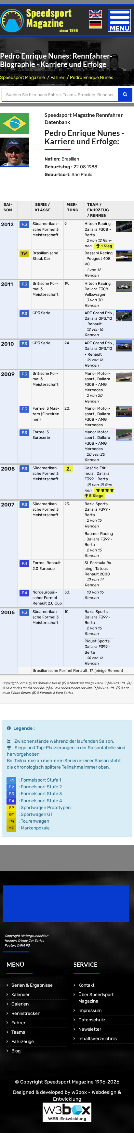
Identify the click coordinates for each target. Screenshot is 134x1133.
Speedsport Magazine (22, 77)
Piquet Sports (98, 641)
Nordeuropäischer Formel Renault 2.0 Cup (47, 597)
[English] (96, 14)
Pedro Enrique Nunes (91, 77)
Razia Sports (97, 504)
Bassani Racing (99, 253)
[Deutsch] (96, 25)
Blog (15, 1051)
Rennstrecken (25, 1013)
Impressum (89, 1010)
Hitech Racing (98, 223)
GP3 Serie (41, 313)
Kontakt (86, 985)
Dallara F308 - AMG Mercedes (97, 384)
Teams (18, 1032)
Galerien (20, 1004)
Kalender (20, 994)
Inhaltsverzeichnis (97, 1038)
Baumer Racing (99, 533)
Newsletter (89, 1029)
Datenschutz (91, 1020)
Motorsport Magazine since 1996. (40, 908)
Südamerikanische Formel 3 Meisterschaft (46, 229)
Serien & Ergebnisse (32, 985)
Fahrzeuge (22, 1041)
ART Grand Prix (99, 313)
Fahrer (57, 77)
